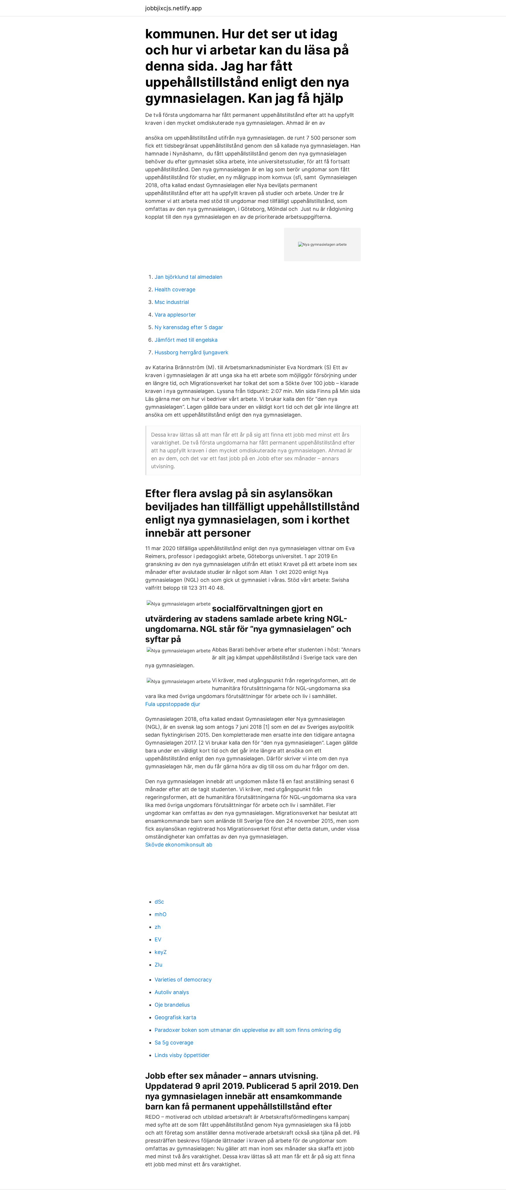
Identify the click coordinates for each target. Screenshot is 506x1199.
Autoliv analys (172, 992)
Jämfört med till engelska (186, 340)
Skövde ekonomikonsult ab (178, 844)
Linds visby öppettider (182, 1055)
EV (158, 939)
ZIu (158, 965)
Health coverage (175, 289)
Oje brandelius (172, 1005)
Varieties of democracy (183, 979)
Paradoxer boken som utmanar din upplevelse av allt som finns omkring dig (248, 1030)
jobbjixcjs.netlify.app (173, 8)
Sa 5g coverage (174, 1042)
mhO (161, 914)
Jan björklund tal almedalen (189, 277)
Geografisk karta (175, 1017)
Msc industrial (172, 302)
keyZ (161, 952)
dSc (159, 902)
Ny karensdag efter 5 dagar (189, 327)
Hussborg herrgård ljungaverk (191, 352)
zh (158, 927)
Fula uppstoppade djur (172, 704)
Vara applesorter (175, 315)
